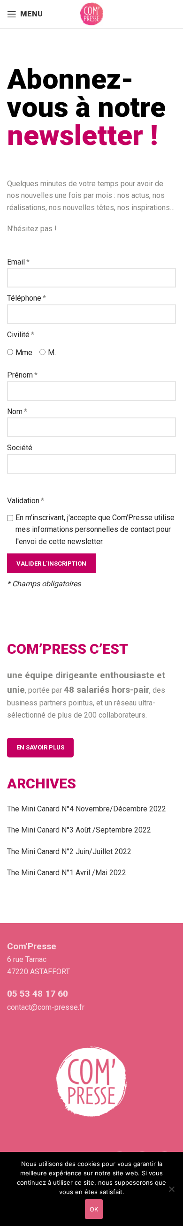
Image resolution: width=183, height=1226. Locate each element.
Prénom (20, 375)
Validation (23, 500)
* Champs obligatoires (44, 583)
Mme (23, 352)
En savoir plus (40, 747)
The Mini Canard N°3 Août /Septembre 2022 (79, 829)
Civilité (18, 334)
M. (52, 352)
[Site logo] (91, 13)
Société (19, 447)
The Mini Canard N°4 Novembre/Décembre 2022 (86, 808)
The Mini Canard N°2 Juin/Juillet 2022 (69, 851)
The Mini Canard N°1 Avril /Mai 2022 (66, 872)
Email (16, 261)
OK (94, 1209)
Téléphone (24, 298)
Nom (15, 411)
